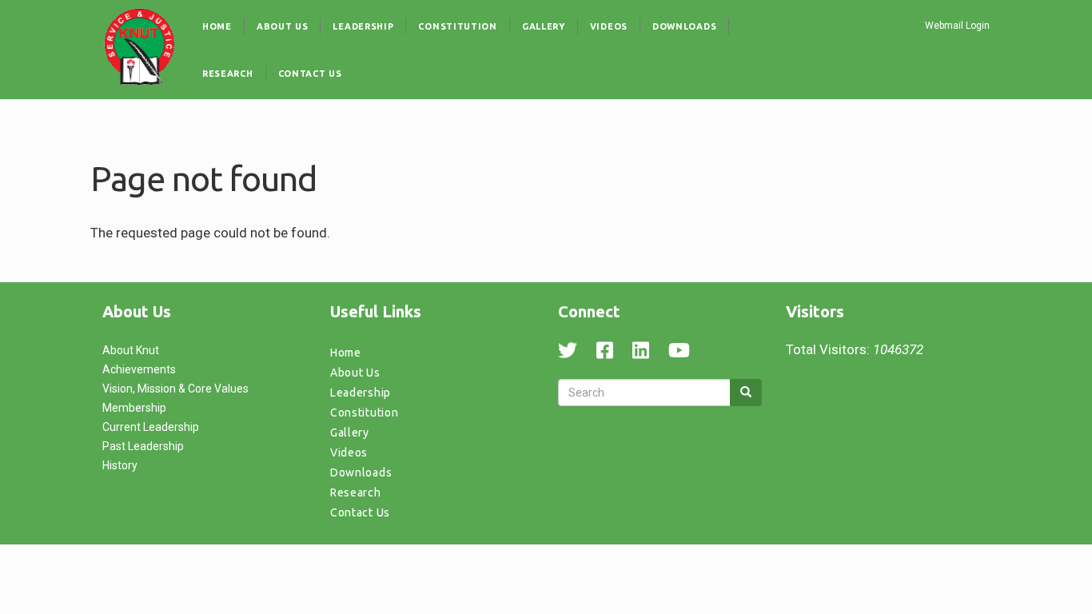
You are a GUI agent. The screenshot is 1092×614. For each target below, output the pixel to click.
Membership (134, 407)
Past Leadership (143, 446)
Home (217, 26)
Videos (609, 26)
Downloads (684, 26)
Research (227, 73)
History (119, 465)
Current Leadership (150, 427)
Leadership (363, 26)
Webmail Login (957, 25)
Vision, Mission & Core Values (175, 388)
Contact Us (310, 73)
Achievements (139, 369)
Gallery (543, 26)
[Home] (139, 46)
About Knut (130, 350)
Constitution (457, 26)
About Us (283, 26)
